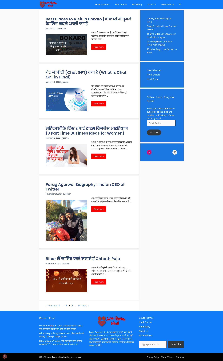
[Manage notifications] (5, 356)
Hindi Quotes (121, 4)
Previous (51, 305)
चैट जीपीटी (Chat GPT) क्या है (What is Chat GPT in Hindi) (86, 75)
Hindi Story (137, 4)
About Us (151, 4)
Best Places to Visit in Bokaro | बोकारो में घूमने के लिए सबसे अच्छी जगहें (88, 21)
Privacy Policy (153, 357)
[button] (180, 4)
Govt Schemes (102, 4)
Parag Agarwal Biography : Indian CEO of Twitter (85, 187)
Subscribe (154, 132)
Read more (99, 46)
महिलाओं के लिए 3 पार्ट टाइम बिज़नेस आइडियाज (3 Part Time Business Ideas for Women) (87, 131)
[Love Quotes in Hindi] (48, 4)
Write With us (167, 4)
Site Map (180, 357)
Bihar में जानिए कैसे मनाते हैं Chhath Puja (83, 258)
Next (85, 305)
